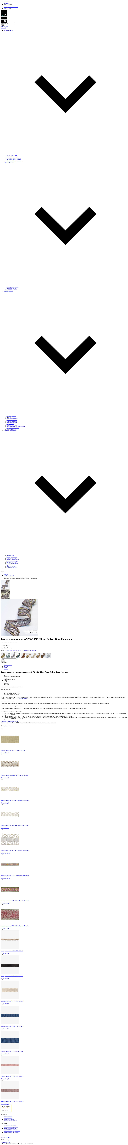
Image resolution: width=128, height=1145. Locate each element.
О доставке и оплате (23, 698)
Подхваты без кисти (12, 289)
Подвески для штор (11, 566)
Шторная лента (10, 555)
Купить (2, 660)
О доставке (6, 1)
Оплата (5, 667)
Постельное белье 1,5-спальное (14, 160)
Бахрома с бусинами (12, 425)
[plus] (16, 659)
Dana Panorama (32, 650)
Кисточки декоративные (13, 559)
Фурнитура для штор (12, 567)
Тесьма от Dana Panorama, (11, 650)
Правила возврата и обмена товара (9, 721)
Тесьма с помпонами (12, 420)
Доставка (6, 666)
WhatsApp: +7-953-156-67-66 (11, 7)
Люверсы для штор (11, 562)
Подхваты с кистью (11, 288)
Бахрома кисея (10, 424)
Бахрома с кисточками (12, 418)
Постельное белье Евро (12, 156)
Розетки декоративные (12, 563)
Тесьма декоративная (12, 557)
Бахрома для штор (11, 416)
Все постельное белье (12, 155)
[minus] (1, 659)
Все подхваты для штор (12, 287)
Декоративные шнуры (12, 561)
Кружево (9, 565)
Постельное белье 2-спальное (14, 158)
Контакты (6, 3)
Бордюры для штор (11, 558)
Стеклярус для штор (12, 421)
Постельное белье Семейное (14, 159)
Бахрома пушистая (11, 429)
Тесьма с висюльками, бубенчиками (16, 426)
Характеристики (8, 665)
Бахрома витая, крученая (13, 428)
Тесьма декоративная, (23, 650)
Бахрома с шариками (12, 422)
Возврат (6, 669)
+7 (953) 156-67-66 (5, 1137)
